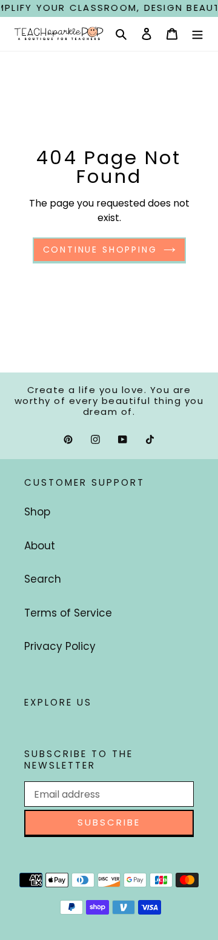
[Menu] (197, 34)
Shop (37, 512)
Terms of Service (68, 613)
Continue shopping (100, 249)
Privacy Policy (60, 646)
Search (42, 579)
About (39, 545)
